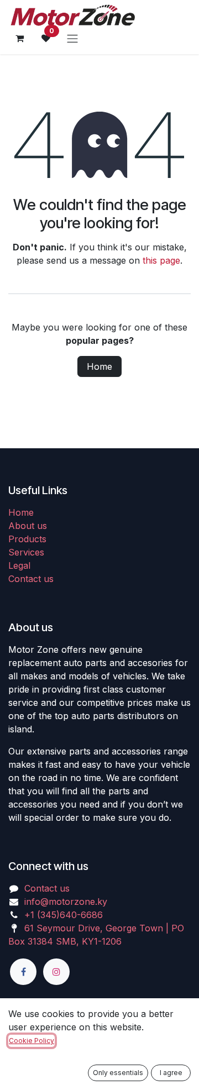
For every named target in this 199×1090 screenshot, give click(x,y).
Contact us (31, 578)
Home (99, 366)
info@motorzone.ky (65, 901)
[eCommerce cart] (19, 38)
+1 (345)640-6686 (63, 914)
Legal (19, 565)
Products (27, 538)
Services (26, 552)
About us (27, 525)
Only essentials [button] (118, 1072)
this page (161, 260)
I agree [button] (171, 1072)
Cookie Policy (31, 1040)
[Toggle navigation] (72, 38)
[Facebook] (23, 971)
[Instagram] (56, 971)
